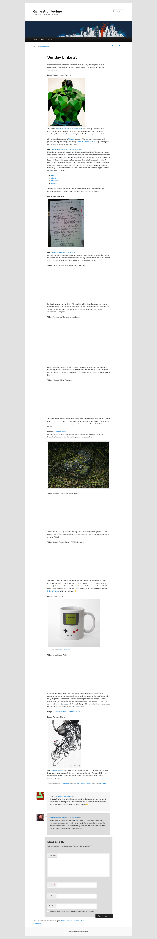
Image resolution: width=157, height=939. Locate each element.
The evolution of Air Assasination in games (67, 711)
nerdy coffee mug (64, 650)
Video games (66, 783)
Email (52, 895)
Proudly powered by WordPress (78, 931)
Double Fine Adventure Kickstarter (63, 252)
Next (121, 46)
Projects (50, 39)
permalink (103, 783)
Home (35, 39)
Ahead (53, 178)
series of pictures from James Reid (69, 128)
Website (51, 906)
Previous (114, 46)
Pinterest (71, 139)
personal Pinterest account (86, 141)
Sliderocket (55, 181)
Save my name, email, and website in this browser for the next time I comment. (72, 911)
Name (52, 884)
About (42, 39)
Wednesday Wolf (57, 770)
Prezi (53, 175)
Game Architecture (47, 11)
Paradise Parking (60, 431)
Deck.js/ (54, 183)
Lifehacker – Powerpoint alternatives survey (66, 149)
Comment (52, 855)
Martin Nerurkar (86, 783)
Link (78, 783)
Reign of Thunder (53, 591)
